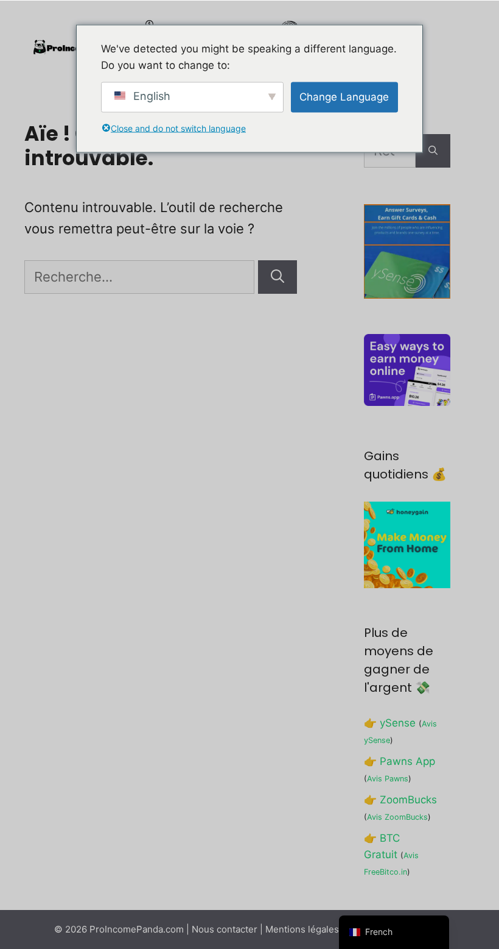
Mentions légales (302, 929)
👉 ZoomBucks (400, 800)
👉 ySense (390, 723)
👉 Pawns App (399, 761)
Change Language (344, 97)
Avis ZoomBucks (397, 817)
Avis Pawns (387, 778)
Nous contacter (224, 929)
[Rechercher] (277, 277)
